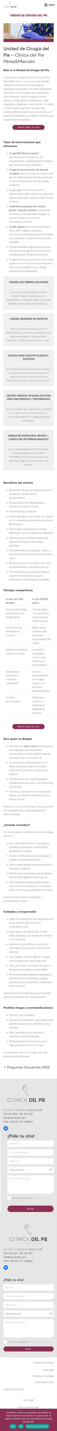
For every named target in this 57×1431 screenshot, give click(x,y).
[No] (53, 1419)
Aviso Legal (48, 1369)
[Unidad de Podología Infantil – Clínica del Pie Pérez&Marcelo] (28, 450)
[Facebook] (5, 1128)
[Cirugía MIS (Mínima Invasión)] (28, 293)
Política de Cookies (44, 1382)
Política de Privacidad (39, 1341)
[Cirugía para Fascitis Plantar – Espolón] (28, 368)
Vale (13, 1426)
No (21, 1426)
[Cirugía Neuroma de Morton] (28, 329)
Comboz (49, 1362)
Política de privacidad (37, 1426)
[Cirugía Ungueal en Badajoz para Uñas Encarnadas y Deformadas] (28, 408)
